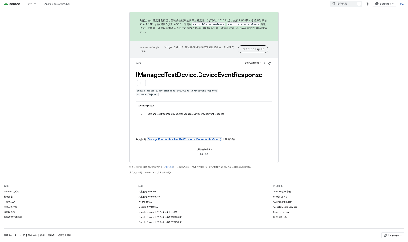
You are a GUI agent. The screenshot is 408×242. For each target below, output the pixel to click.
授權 (42, 235)
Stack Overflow (281, 211)
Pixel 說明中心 (280, 196)
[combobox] (346, 4)
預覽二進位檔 (10, 206)
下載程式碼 (9, 201)
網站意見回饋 (64, 235)
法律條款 (32, 235)
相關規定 (8, 196)
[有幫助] (264, 63)
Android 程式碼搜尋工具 (57, 3)
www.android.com (282, 201)
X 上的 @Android (147, 191)
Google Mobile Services (285, 206)
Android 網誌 (145, 201)
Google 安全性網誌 (148, 206)
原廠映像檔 (9, 211)
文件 (30, 3)
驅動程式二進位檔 (13, 217)
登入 (402, 3)
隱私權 (51, 235)
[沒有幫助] (269, 63)
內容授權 (169, 166)
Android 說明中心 (282, 191)
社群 (22, 235)
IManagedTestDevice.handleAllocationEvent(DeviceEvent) (184, 139)
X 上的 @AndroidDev (149, 196)
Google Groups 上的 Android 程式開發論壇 (160, 217)
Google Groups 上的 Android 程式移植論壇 (160, 222)
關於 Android (10, 235)
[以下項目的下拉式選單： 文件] (36, 4)
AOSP (138, 63)
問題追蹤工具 (280, 217)
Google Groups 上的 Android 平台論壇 (157, 211)
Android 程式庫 (11, 191)
